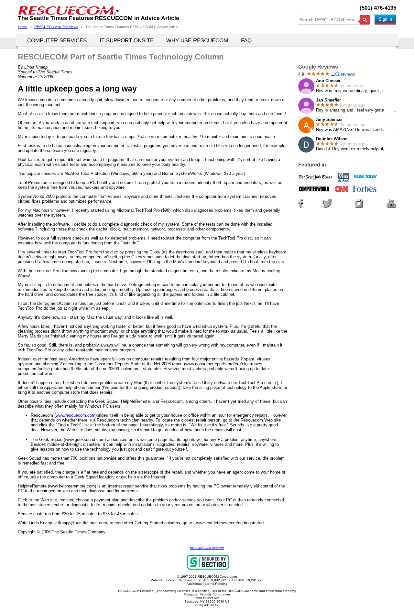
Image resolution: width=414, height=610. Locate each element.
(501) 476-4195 (378, 8)
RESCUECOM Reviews (207, 548)
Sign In (385, 19)
